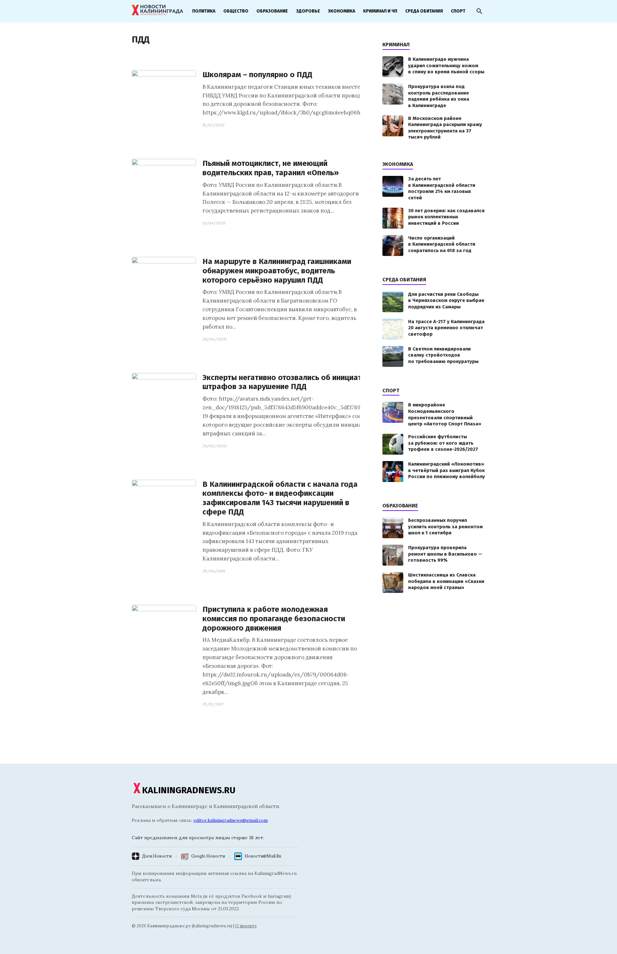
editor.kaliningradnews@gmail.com (230, 820)
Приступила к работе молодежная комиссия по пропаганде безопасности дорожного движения (273, 618)
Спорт (458, 11)
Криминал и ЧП (380, 11)
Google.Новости (208, 856)
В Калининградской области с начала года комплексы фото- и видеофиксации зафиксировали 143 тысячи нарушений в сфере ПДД (280, 498)
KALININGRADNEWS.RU (189, 790)
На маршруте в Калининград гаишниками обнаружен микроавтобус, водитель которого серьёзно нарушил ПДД (276, 271)
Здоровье (308, 11)
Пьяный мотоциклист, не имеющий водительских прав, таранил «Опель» (270, 168)
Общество (235, 11)
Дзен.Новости (157, 856)
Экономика (341, 11)
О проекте (246, 926)
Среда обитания (424, 11)
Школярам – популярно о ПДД (257, 74)
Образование (272, 11)
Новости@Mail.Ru (263, 856)
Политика (203, 11)
